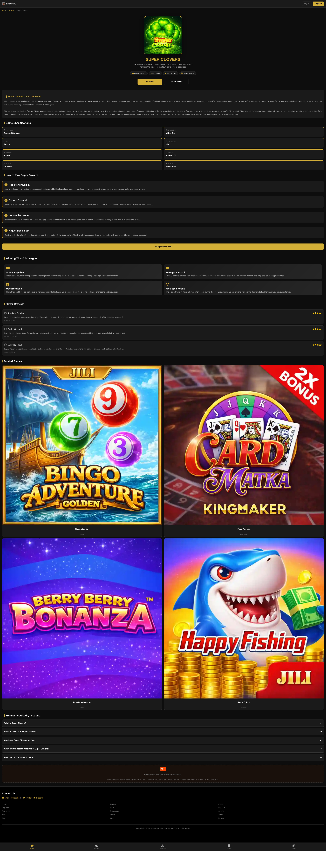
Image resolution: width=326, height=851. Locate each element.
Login (306, 4)
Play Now (176, 82)
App (3, 818)
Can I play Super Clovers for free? (20, 740)
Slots (112, 808)
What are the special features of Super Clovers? (26, 749)
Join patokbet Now (163, 247)
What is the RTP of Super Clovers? (20, 731)
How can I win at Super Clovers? (19, 757)
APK (3, 815)
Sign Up (150, 82)
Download (6, 811)
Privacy (221, 818)
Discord (39, 798)
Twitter (28, 798)
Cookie (221, 811)
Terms (220, 815)
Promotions (114, 811)
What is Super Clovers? (15, 723)
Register (318, 4)
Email (6, 798)
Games (113, 804)
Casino (11, 10)
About (220, 804)
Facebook (17, 798)
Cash (112, 818)
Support (221, 808)
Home (4, 10)
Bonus (112, 815)
